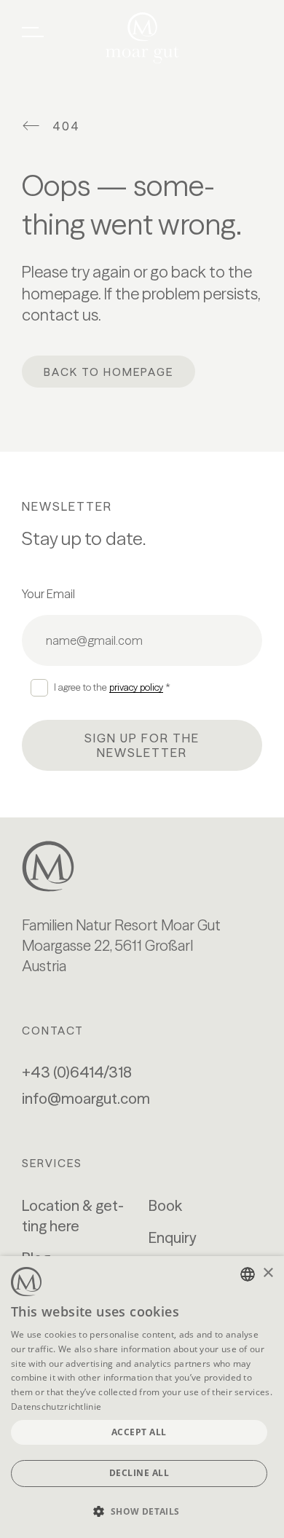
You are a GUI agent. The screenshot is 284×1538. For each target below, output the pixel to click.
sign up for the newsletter (142, 745)
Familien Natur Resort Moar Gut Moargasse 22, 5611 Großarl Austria (121, 945)
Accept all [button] (139, 1432)
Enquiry (173, 1237)
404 (66, 126)
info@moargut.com (86, 1098)
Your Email (48, 593)
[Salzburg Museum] (142, 866)
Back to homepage (108, 372)
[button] (142, 1511)
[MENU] (33, 32)
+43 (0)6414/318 (77, 1072)
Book (165, 1205)
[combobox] (247, 1274)
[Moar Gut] (142, 38)
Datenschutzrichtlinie (56, 1406)
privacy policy (136, 687)
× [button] (267, 1273)
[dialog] (142, 1397)
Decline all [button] (139, 1473)
